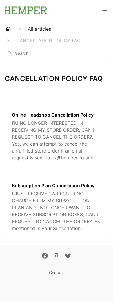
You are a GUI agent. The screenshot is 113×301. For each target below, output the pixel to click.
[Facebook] (44, 256)
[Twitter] (68, 256)
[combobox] (56, 53)
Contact (56, 272)
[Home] (8, 28)
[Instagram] (56, 256)
